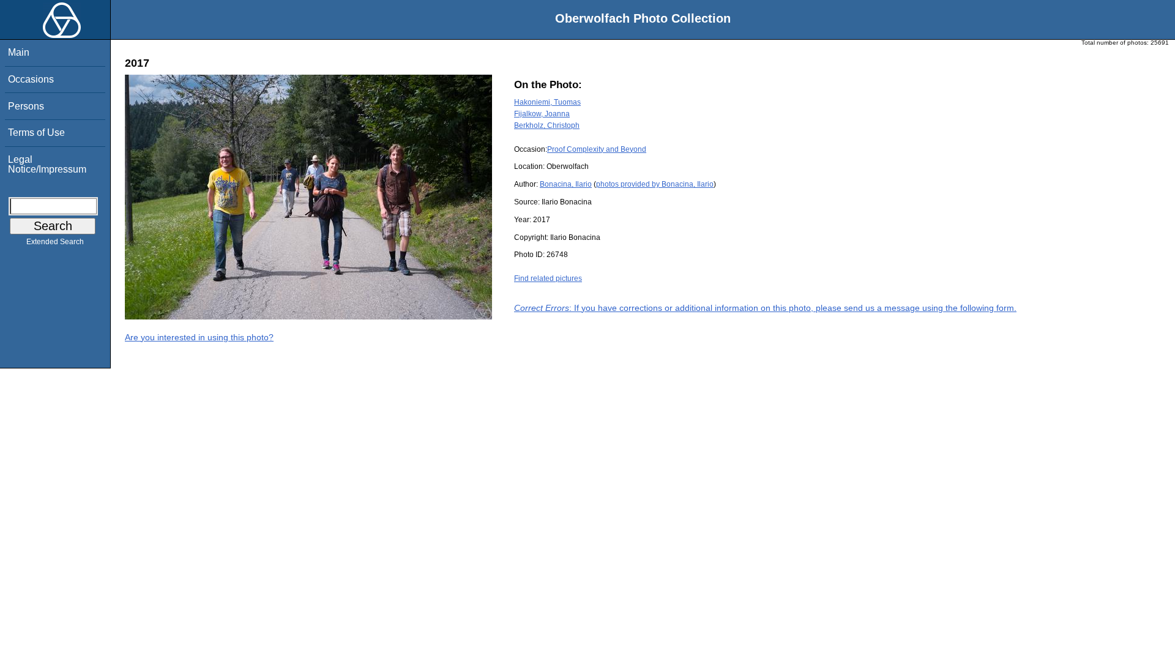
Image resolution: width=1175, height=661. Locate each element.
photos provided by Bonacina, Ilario (655, 184)
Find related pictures (548, 278)
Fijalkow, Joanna (542, 114)
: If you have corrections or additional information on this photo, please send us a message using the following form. (765, 308)
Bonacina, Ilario (566, 184)
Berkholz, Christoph (547, 125)
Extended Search (55, 241)
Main (18, 52)
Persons (26, 106)
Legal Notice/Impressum (47, 164)
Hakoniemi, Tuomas (547, 102)
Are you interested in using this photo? (199, 337)
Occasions (31, 79)
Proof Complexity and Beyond (596, 149)
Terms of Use (36, 132)
